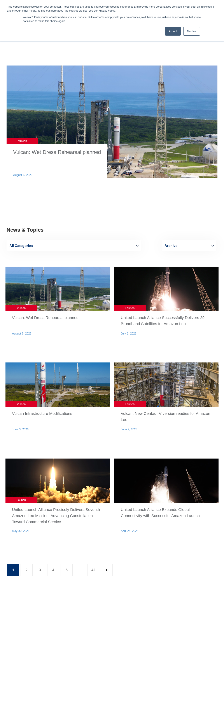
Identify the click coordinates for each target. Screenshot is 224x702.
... (80, 570)
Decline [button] (191, 31)
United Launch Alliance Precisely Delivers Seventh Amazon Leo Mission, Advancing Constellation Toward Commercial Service (56, 515)
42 (93, 570)
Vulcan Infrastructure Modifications (42, 413)
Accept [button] (173, 31)
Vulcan (22, 141)
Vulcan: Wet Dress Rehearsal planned (57, 152)
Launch (130, 308)
